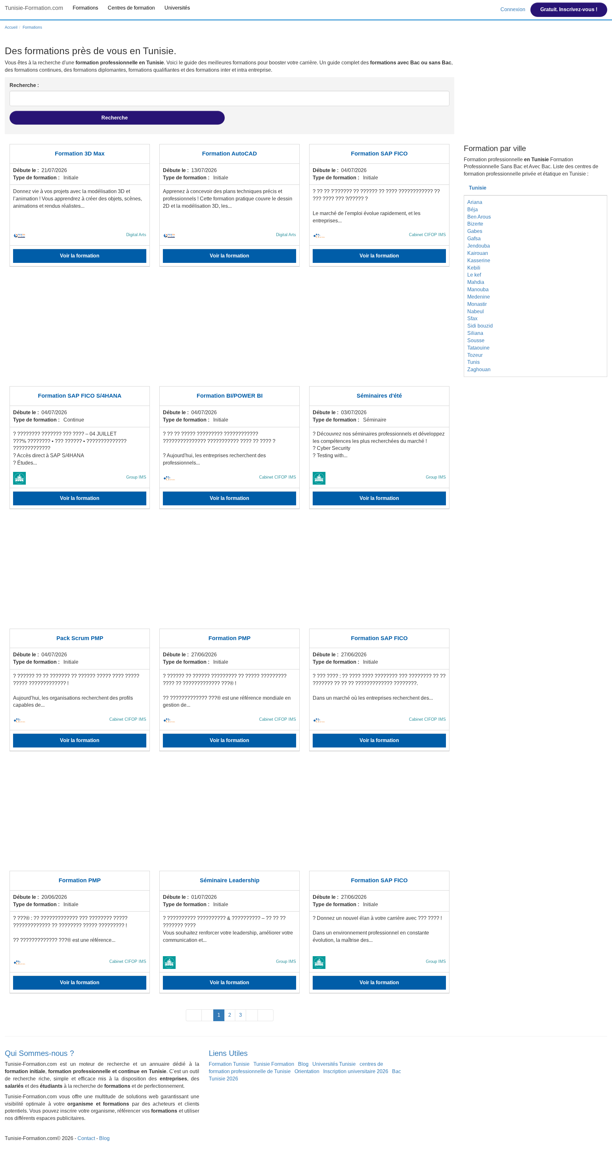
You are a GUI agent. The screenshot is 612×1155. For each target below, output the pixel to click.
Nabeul (475, 311)
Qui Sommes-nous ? (39, 1053)
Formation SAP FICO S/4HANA (79, 396)
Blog (303, 1064)
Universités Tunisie (334, 1064)
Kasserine (478, 260)
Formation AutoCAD (229, 153)
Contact (86, 1138)
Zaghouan (479, 369)
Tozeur (475, 355)
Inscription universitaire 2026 (355, 1071)
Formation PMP (229, 638)
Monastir (477, 304)
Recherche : (24, 85)
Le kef (474, 275)
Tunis (473, 362)
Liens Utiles (228, 1053)
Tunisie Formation (273, 1064)
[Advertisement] (201, 330)
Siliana (475, 333)
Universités (177, 8)
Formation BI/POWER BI (230, 396)
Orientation (307, 1071)
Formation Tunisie (229, 1064)
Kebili (473, 268)
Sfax (472, 318)
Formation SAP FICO (379, 153)
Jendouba (478, 246)
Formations (85, 8)
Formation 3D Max (80, 153)
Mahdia (475, 282)
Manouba (478, 289)
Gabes (474, 231)
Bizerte (475, 224)
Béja (472, 209)
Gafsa (474, 238)
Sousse (475, 340)
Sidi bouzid (480, 325)
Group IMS (136, 477)
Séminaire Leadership (229, 880)
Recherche (115, 117)
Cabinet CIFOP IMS (427, 234)
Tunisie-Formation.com (34, 8)
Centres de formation (131, 8)
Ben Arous (479, 217)
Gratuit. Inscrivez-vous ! (568, 9)
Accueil (11, 27)
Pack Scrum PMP (79, 638)
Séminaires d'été (379, 396)
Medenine (478, 297)
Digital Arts (136, 234)
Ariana (474, 202)
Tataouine (478, 347)
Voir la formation (79, 255)
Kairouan (477, 253)
